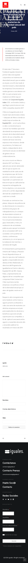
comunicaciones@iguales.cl (11, 474)
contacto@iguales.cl (9, 467)
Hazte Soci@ (9, 483)
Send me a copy (11, 535)
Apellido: (6, 517)
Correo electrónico (9, 409)
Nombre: (6, 509)
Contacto (7, 487)
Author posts (5, 366)
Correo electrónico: (10, 525)
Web (4, 418)
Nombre (5, 400)
